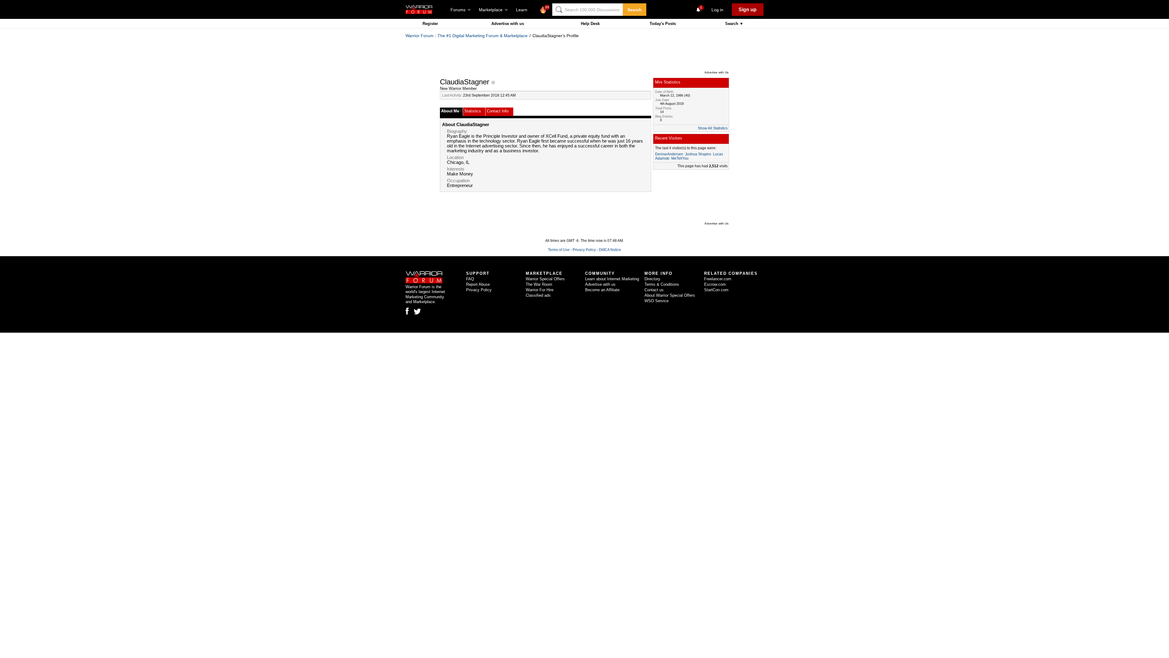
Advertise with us (507, 23)
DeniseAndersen (669, 154)
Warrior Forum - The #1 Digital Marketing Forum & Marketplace (466, 35)
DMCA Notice (610, 250)
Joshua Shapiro (698, 154)
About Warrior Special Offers (669, 295)
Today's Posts (663, 23)
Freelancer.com (717, 279)
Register (430, 23)
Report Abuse (478, 284)
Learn (523, 9)
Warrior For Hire (539, 290)
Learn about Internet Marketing (612, 279)
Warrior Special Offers (545, 279)
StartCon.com (716, 290)
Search (634, 9)
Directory (652, 279)
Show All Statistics (713, 128)
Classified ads (538, 295)
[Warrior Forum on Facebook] (407, 311)
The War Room (539, 284)
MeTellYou (680, 158)
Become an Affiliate (602, 290)
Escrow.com (715, 284)
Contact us (654, 290)
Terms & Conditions (661, 284)
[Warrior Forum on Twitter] (417, 312)
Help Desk (590, 23)
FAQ (470, 279)
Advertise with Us (716, 72)
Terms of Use (559, 250)
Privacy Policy (584, 250)
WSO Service (656, 301)
